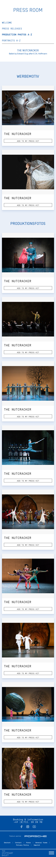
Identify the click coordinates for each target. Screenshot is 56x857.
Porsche (36, 836)
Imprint (37, 845)
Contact (18, 843)
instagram (27, 826)
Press (28, 843)
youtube (34, 826)
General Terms (41, 843)
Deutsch (7, 843)
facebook (21, 826)
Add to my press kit (28, 141)
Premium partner (15, 836)
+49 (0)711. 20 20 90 (28, 822)
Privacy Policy (22, 845)
